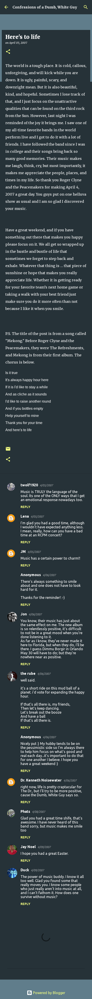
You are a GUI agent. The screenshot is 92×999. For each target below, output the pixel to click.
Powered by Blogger (48, 993)
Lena (25, 516)
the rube (28, 673)
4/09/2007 (44, 847)
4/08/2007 (38, 811)
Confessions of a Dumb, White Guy (45, 7)
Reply (25, 507)
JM (23, 552)
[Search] (85, 7)
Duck (25, 870)
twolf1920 (29, 485)
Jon (24, 614)
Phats (25, 811)
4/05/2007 (46, 485)
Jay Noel (28, 847)
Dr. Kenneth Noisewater (41, 780)
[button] (8, 52)
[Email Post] (8, 450)
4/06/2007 (49, 575)
